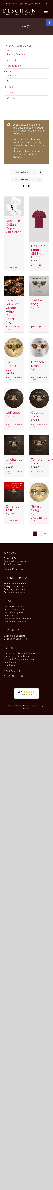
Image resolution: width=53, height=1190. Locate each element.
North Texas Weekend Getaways (21, 653)
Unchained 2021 (14, 461)
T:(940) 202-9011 (12, 564)
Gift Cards (11, 60)
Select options (36, 266)
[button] (49, 22)
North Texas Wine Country (18, 656)
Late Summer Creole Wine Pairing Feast (12, 309)
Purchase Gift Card (14, 609)
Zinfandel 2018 (13, 508)
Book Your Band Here (15, 639)
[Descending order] (40, 172)
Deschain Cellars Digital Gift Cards (13, 226)
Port (9, 81)
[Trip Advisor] (18, 676)
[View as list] (28, 186)
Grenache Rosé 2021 (39, 364)
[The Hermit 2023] (14, 348)
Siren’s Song (36, 508)
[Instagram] (9, 676)
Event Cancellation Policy (17, 618)
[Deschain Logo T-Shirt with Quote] (39, 219)
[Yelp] (26, 676)
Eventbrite (9, 665)
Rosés (10, 92)
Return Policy (11, 615)
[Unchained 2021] (14, 445)
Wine (8, 71)
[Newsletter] (22, 676)
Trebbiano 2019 (39, 302)
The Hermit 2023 (11, 365)
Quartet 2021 (37, 414)
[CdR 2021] (14, 398)
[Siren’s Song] (39, 492)
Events (9, 50)
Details (15, 267)
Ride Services (11, 662)
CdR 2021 (13, 412)
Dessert (11, 75)
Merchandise (13, 65)
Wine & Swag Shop (14, 612)
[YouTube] (13, 676)
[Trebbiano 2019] (39, 286)
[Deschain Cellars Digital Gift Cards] (14, 206)
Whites (11, 98)
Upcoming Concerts (14, 636)
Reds (10, 87)
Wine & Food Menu (14, 606)
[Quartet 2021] (39, 398)
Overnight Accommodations (19, 659)
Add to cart (10, 328)
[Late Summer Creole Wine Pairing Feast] (14, 286)
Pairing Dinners (16, 54)
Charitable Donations (15, 621)
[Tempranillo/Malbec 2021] (39, 445)
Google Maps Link (13, 569)
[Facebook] (5, 676)
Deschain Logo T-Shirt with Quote (38, 251)
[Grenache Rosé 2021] (39, 348)
